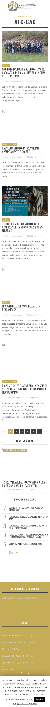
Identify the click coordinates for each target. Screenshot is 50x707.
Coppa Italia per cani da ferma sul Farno (25, 543)
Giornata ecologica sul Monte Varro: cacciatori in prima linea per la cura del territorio (24, 72)
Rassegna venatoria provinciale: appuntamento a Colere (21, 150)
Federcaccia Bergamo (13, 81)
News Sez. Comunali (18, 450)
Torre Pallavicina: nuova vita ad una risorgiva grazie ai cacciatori (23, 484)
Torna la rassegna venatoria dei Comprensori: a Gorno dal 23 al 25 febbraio (22, 227)
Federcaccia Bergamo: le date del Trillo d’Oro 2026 (28, 518)
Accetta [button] (39, 699)
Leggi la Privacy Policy (25, 703)
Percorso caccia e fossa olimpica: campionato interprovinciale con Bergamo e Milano (28, 535)
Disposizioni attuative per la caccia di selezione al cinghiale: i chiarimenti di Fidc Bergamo (24, 389)
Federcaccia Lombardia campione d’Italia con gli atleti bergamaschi (28, 526)
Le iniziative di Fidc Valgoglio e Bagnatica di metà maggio (27, 508)
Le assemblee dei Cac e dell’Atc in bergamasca (21, 308)
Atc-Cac (6, 65)
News (14, 144)
